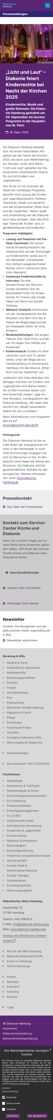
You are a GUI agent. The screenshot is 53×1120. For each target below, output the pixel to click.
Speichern (12, 1115)
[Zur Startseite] (9, 5)
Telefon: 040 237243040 (23, 588)
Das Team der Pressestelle (24, 506)
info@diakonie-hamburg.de (31, 924)
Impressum (6, 1088)
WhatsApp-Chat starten (22, 603)
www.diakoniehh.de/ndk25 (20, 425)
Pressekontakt (17, 498)
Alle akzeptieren (37, 1115)
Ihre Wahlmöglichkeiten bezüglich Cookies (26, 1052)
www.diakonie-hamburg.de (28, 929)
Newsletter (14, 619)
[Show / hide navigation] (47, 5)
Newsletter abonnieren (22, 640)
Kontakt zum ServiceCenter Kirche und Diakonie (24, 528)
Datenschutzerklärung (10, 1091)
